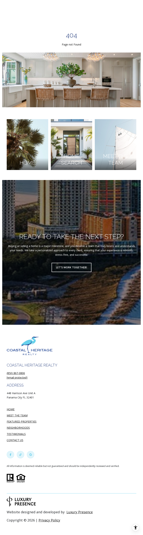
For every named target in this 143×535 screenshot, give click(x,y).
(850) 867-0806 (16, 373)
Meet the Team (17, 415)
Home (11, 409)
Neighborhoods (18, 427)
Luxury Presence (79, 512)
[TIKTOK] (20, 454)
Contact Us (15, 440)
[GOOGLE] (30, 454)
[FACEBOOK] (10, 454)
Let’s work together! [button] (71, 267)
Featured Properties (21, 421)
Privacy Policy (49, 520)
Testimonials (16, 434)
